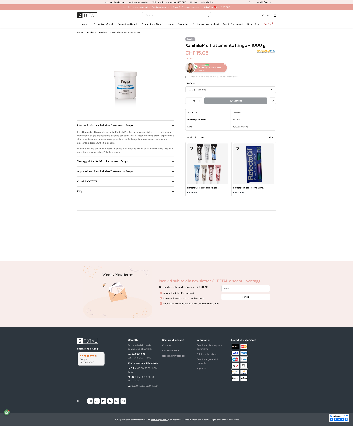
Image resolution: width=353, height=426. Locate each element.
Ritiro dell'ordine (170, 350)
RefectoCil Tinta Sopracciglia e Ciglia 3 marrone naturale (203, 187)
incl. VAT (189, 58)
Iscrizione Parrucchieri (173, 355)
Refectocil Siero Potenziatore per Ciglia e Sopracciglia (248, 187)
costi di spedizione (159, 419)
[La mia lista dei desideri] (268, 15)
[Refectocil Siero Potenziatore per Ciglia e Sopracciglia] (253, 163)
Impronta (201, 368)
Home (80, 32)
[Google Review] (91, 354)
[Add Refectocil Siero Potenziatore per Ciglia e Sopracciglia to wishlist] (237, 147)
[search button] (207, 15)
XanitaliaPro (102, 32)
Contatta (166, 345)
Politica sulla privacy (207, 354)
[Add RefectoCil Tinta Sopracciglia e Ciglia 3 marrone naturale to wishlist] (191, 147)
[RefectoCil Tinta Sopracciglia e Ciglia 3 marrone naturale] (207, 163)
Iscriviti (245, 296)
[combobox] (176, 15)
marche (90, 32)
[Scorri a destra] (272, 137)
